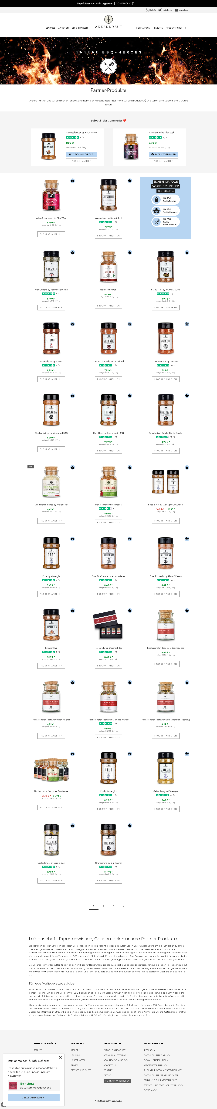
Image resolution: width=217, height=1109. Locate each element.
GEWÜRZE (50, 30)
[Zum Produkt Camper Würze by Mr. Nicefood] (108, 338)
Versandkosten (115, 1101)
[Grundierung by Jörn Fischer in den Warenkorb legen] (129, 826)
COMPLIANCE (150, 1090)
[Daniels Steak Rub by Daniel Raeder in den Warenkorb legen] (187, 396)
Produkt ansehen (81, 161)
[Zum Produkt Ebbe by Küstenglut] (51, 553)
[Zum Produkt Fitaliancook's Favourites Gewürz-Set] (51, 768)
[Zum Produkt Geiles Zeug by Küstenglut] (165, 768)
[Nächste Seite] (123, 906)
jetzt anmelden (34, 1097)
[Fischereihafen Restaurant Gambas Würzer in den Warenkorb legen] (129, 683)
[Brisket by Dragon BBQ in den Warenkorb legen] (72, 324)
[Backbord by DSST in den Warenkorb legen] (129, 253)
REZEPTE (158, 30)
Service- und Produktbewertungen (163, 1085)
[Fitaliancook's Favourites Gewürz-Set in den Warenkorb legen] (72, 754)
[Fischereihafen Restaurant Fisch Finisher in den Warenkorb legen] (72, 683)
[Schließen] (60, 1057)
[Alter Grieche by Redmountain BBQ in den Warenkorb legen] (72, 253)
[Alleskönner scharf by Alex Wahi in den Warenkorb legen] (72, 181)
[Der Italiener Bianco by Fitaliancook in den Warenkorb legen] (72, 468)
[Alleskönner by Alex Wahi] (131, 132)
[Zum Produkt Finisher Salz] (51, 624)
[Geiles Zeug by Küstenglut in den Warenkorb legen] (187, 754)
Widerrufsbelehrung (155, 1065)
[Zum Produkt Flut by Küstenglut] (108, 768)
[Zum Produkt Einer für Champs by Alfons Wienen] (108, 553)
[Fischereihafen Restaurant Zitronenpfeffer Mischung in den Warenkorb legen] (187, 683)
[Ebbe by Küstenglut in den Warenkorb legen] (72, 539)
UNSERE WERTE (78, 1060)
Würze (46, 971)
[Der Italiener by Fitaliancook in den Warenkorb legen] (129, 468)
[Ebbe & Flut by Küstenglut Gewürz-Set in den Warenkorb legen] (187, 468)
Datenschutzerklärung (157, 1055)
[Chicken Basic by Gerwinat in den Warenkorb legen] (187, 324)
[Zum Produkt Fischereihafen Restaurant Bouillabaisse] (165, 624)
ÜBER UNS (76, 1055)
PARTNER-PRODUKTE (81, 1070)
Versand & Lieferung (115, 1055)
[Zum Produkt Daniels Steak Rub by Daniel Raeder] (165, 410)
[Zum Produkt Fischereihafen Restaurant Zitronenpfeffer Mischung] (165, 696)
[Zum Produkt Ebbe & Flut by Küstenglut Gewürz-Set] (165, 481)
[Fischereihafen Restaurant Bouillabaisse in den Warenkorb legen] (187, 611)
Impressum (149, 1050)
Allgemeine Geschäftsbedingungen (163, 1070)
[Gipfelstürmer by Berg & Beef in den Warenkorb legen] (72, 826)
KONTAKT (108, 1070)
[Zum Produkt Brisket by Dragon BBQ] (51, 338)
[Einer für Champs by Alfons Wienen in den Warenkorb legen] (129, 539)
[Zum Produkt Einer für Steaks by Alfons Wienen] (165, 553)
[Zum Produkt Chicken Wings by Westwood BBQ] (51, 410)
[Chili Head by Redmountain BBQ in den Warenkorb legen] (129, 396)
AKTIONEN (63, 30)
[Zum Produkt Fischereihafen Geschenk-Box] (108, 624)
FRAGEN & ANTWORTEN (115, 1050)
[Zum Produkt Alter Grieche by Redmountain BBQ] (51, 266)
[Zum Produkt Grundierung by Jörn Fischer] (108, 839)
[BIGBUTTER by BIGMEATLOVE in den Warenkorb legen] (187, 253)
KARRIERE (75, 1050)
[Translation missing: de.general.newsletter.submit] (14, 1085)
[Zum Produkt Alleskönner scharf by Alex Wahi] (51, 195)
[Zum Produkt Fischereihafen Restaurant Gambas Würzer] (108, 696)
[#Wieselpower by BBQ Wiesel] (48, 132)
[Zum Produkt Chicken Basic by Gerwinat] (165, 338)
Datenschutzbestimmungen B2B (161, 1075)
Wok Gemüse (44, 1011)
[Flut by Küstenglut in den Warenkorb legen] (129, 754)
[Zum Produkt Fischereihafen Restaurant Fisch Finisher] (51, 696)
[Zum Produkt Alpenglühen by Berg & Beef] (108, 195)
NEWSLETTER (110, 1065)
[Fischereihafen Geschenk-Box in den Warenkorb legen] (129, 611)
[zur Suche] (186, 30)
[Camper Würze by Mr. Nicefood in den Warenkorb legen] (129, 324)
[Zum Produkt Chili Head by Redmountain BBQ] (108, 410)
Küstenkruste (170, 1011)
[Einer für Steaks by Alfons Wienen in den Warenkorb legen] (187, 539)
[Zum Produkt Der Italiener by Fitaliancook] (108, 481)
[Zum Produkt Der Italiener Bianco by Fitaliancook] (51, 481)
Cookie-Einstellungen (156, 1060)
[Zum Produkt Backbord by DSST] (108, 266)
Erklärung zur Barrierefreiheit (160, 1080)
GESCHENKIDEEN (80, 30)
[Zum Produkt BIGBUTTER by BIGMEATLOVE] (165, 266)
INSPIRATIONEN (143, 30)
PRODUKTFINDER (174, 30)
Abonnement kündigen (116, 1060)
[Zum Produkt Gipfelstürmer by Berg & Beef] (51, 839)
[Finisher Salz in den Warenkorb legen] (72, 611)
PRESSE (107, 1075)
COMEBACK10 (123, 3)
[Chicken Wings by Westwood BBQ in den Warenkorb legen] (72, 396)
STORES (74, 1065)
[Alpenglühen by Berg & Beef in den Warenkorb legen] (129, 181)
